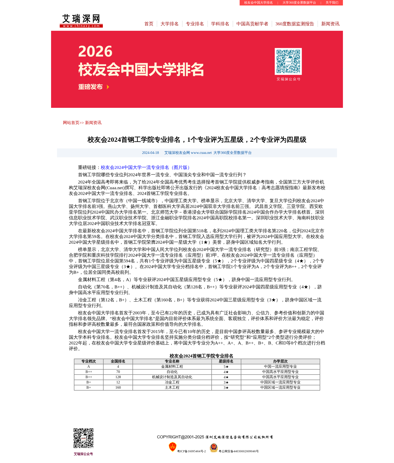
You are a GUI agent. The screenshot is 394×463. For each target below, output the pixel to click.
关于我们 (332, 2)
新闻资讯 (330, 23)
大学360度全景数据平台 (299, 2)
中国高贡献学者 (252, 23)
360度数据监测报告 (294, 23)
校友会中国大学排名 (258, 2)
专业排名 (195, 23)
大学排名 (170, 23)
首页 (148, 23)
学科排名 (220, 23)
